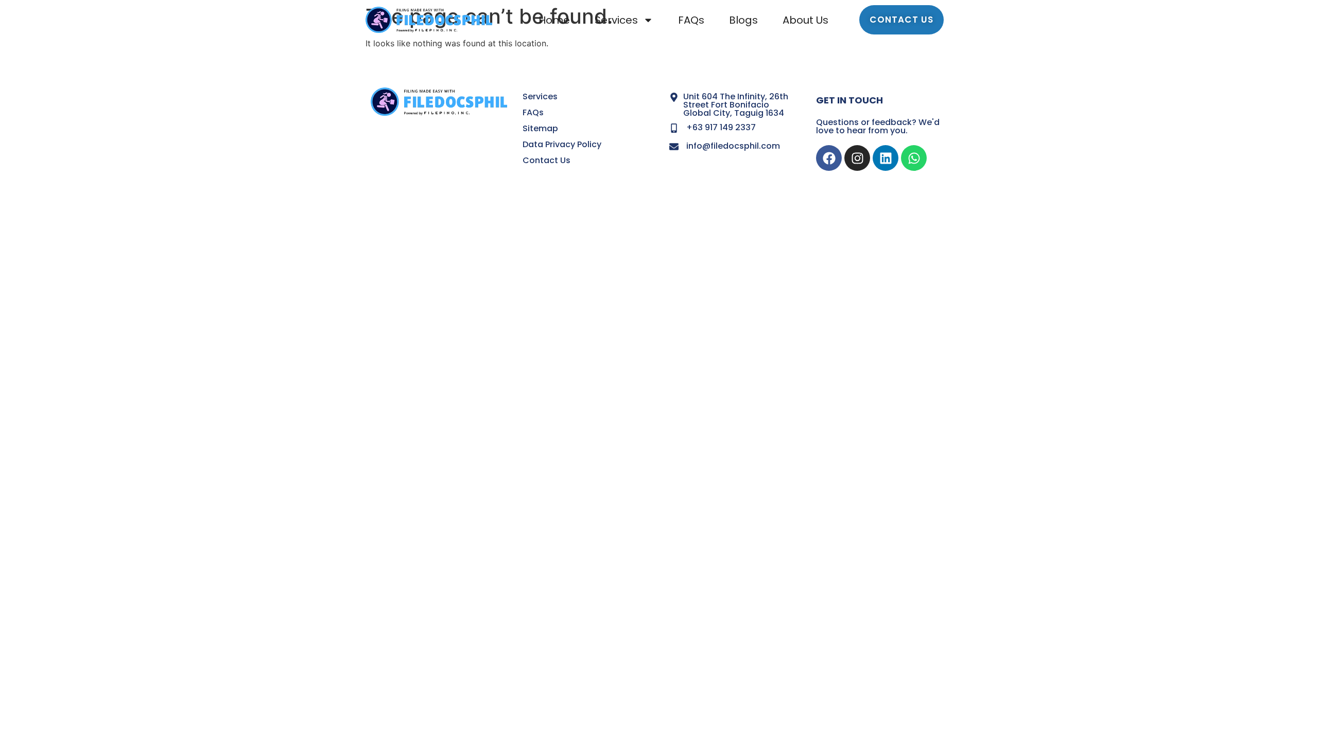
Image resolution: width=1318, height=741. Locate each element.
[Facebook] (829, 158)
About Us (805, 20)
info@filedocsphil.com (733, 146)
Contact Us (546, 160)
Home (554, 20)
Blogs (743, 20)
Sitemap (540, 128)
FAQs (691, 20)
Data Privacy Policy (562, 144)
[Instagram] (857, 158)
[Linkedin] (885, 158)
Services (616, 20)
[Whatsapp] (914, 158)
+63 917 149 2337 (721, 127)
